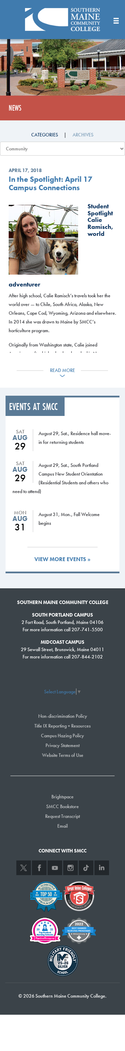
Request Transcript (62, 816)
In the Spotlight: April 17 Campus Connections (50, 183)
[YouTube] (55, 867)
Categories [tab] (44, 135)
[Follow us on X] (23, 867)
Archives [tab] (83, 135)
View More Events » (62, 559)
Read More (62, 370)
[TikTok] (86, 867)
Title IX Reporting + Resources (62, 726)
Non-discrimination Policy (62, 716)
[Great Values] (79, 895)
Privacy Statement (62, 745)
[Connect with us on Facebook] (39, 867)
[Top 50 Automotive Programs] (46, 895)
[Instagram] (70, 867)
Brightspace (62, 796)
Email (62, 826)
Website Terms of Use (62, 755)
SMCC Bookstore (62, 806)
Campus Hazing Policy (62, 735)
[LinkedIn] (101, 867)
